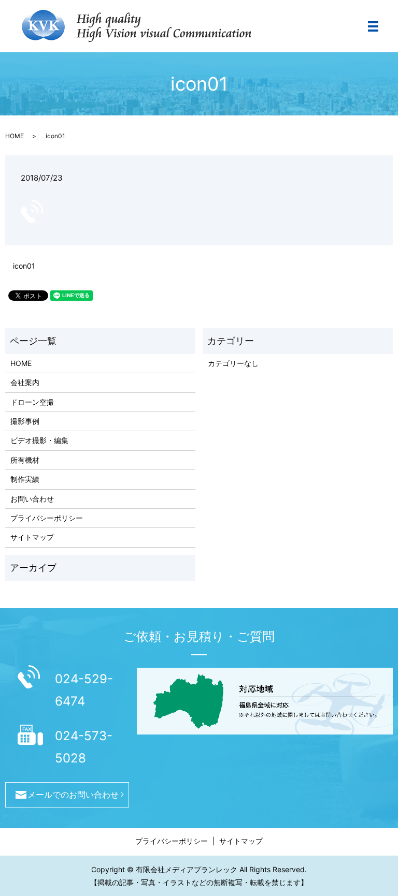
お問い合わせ (32, 498)
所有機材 (24, 460)
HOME (14, 136)
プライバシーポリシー (46, 517)
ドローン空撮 (32, 402)
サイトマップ (32, 537)
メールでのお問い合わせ (73, 794)
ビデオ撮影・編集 (39, 440)
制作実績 (24, 479)
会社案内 (24, 382)
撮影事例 (24, 421)
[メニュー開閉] (373, 26)
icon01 (24, 265)
